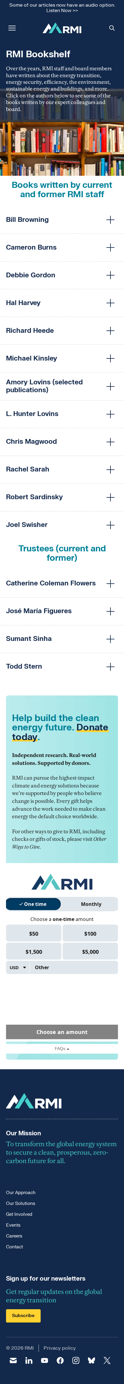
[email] (13, 1360)
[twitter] (107, 1360)
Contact (14, 1247)
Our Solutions (20, 1203)
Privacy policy (60, 1348)
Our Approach (21, 1193)
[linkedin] (29, 1360)
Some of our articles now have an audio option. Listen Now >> (62, 8)
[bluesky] (91, 1360)
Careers (14, 1236)
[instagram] (76, 1360)
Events (13, 1225)
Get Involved (19, 1214)
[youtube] (44, 1360)
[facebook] (60, 1360)
